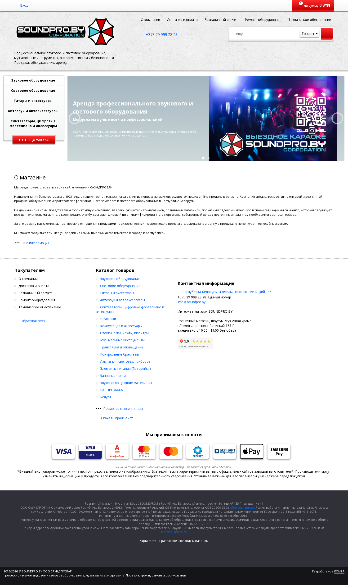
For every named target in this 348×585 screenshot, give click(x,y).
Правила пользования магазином (183, 541)
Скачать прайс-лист (117, 418)
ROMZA (339, 571)
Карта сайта (148, 541)
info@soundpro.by (191, 302)
